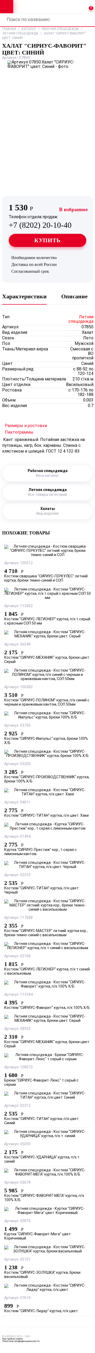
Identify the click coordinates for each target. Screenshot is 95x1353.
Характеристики (24, 296)
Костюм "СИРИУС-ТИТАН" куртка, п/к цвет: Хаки (46, 816)
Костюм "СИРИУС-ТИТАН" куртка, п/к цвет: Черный (41, 890)
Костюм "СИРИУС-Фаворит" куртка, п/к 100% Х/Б (47, 1008)
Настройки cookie (12, 1339)
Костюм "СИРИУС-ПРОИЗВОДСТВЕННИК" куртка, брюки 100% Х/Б (46, 779)
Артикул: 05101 (17, 1260)
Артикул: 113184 (18, 995)
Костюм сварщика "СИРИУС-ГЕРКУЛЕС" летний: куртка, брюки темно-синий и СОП (46, 578)
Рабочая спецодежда (60, 29)
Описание (74, 296)
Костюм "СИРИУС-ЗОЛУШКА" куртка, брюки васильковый (42, 1275)
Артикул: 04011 (17, 803)
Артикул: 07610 (17, 1298)
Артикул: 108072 (18, 1067)
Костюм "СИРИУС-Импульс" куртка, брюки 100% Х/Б (46, 741)
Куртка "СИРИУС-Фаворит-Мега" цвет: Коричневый (38, 1236)
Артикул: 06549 (17, 645)
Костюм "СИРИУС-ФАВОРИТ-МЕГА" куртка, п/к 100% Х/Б (44, 1198)
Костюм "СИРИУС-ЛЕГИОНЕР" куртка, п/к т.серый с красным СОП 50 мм (47, 621)
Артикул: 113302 (18, 606)
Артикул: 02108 (17, 956)
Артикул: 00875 (17, 1221)
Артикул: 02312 (17, 1106)
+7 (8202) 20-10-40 (40, 222)
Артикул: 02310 (17, 875)
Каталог (29, 29)
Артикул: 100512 (18, 563)
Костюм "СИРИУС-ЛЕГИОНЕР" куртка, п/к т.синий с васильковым (47, 972)
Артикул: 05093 (17, 1144)
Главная (9, 29)
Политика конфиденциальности (21, 1341)
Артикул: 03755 (17, 726)
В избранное (73, 209)
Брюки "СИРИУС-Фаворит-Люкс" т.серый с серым (41, 1083)
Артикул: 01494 (17, 837)
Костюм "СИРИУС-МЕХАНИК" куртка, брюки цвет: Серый (47, 660)
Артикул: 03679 (17, 1183)
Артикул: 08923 (17, 1029)
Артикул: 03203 (17, 764)
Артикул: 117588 (18, 918)
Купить (47, 240)
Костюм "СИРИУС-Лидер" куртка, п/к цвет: (41, 1311)
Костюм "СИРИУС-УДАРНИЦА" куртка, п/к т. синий (42, 1160)
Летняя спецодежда (20, 33)
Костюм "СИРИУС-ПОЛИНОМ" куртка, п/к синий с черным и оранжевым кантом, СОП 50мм (46, 702)
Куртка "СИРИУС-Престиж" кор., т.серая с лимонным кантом (40, 852)
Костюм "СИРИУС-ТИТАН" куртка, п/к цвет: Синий (41, 1121)
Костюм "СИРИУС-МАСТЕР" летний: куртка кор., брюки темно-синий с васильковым (46, 933)
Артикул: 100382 (18, 687)
